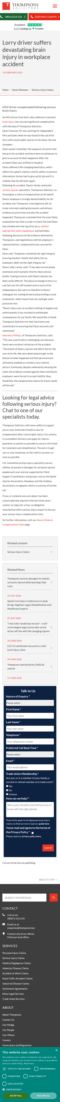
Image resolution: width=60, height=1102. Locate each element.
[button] (30, 1089)
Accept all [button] (16, 1095)
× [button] (56, 1050)
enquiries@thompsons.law (21, 927)
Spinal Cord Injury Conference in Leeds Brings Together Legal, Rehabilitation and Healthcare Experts (29, 605)
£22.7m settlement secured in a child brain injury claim (26, 648)
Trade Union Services (13, 998)
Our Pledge (8, 1024)
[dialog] (30, 1074)
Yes (10, 786)
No (10, 790)
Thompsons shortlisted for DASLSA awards (25, 666)
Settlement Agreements (15, 988)
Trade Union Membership (22, 773)
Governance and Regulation (17, 1045)
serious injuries (10, 189)
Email (10, 761)
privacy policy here (31, 836)
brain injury (8, 121)
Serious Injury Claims (18, 551)
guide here (44, 823)
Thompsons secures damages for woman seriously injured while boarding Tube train (28, 582)
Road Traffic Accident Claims (17, 978)
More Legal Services (13, 993)
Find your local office (18, 937)
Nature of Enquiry (18, 696)
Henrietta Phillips (11, 335)
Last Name (13, 722)
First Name (13, 709)
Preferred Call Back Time (22, 748)
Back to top (46, 879)
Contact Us (8, 1019)
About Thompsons (11, 1014)
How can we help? (17, 798)
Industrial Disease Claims (15, 983)
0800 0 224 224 (16, 918)
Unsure (13, 794)
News (5, 89)
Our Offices (8, 1035)
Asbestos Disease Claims (15, 968)
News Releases (20, 89)
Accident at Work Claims (15, 973)
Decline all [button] (43, 1095)
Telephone (13, 735)
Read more (29, 1063)
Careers (6, 1040)
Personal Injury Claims (14, 952)
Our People (8, 1029)
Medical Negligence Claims (16, 963)
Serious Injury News (43, 89)
